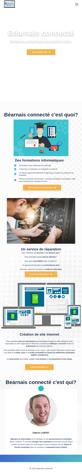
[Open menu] (76, 4)
